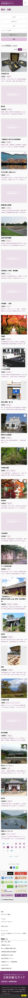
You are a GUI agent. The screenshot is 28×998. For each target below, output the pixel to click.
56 (20, 847)
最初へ (4, 843)
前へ (8, 843)
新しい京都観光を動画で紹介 (8, 948)
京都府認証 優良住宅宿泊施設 (8, 951)
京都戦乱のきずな (5, 945)
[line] (17, 867)
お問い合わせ (4, 926)
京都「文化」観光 (5, 941)
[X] (11, 867)
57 (24, 847)
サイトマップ (4, 930)
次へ (8, 850)
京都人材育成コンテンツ (7, 958)
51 (24, 843)
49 (16, 843)
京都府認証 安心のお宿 (7, 955)
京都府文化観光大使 (6, 968)
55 (16, 847)
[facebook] (14, 867)
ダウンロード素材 (5, 914)
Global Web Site (5, 965)
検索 (14, 39)
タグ (14, 26)
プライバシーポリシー (7, 921)
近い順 (24, 49)
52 (3, 847)
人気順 (19, 49)
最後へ (12, 850)
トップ (10, 856)
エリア (14, 17)
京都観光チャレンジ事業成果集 (9, 961)
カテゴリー (14, 21)
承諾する (24, 995)
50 (20, 843)
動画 (2, 911)
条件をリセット (14, 34)
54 (11, 847)
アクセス (3, 919)
